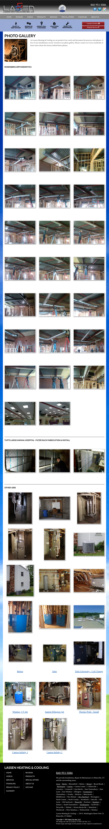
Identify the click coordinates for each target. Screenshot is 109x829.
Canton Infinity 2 (54, 752)
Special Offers (68, 17)
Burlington (61, 787)
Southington (84, 805)
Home (9, 17)
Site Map (29, 787)
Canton (70, 787)
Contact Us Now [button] (92, 23)
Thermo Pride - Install (89, 712)
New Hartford (83, 797)
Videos (30, 17)
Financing (82, 17)
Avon (58, 784)
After (54, 671)
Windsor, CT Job (20, 712)
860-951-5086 (64, 772)
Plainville (78, 802)
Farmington (87, 792)
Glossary (10, 791)
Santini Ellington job (54, 712)
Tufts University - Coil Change (89, 671)
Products (41, 17)
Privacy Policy (13, 787)
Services (53, 17)
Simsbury (96, 802)
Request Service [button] (92, 27)
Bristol (89, 784)
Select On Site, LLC (74, 819)
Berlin (64, 784)
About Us (95, 17)
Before (20, 671)
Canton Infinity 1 (20, 752)
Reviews (19, 17)
